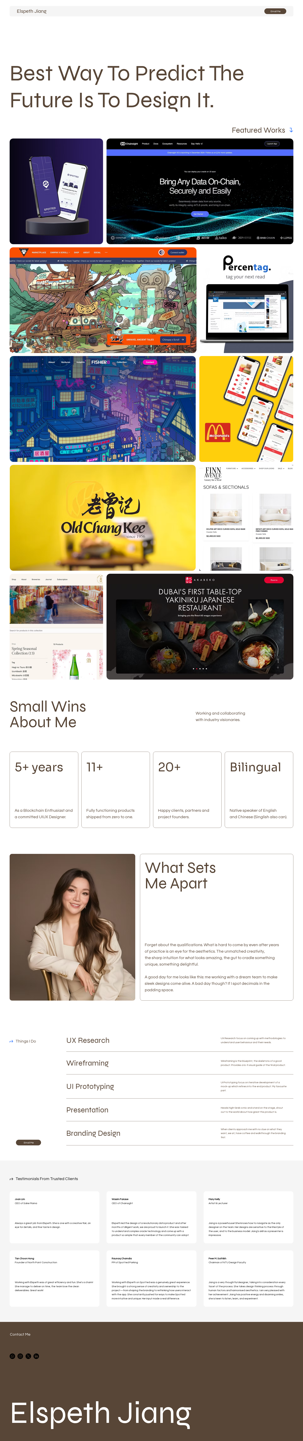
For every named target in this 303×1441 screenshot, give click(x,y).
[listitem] (44, 790)
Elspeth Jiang (32, 11)
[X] (28, 1356)
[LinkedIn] (36, 1356)
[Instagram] (20, 1356)
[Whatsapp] (12, 1356)
